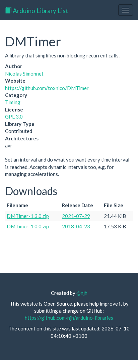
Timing (12, 102)
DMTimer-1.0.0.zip (28, 226)
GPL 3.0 (14, 117)
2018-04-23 (76, 226)
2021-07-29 (76, 216)
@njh (81, 293)
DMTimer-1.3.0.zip (28, 216)
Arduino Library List (39, 10)
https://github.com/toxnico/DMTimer (47, 88)
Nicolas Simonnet (24, 74)
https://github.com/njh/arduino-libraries (69, 318)
